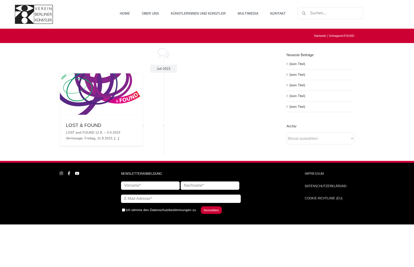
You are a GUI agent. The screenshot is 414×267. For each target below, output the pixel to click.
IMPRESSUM (314, 173)
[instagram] (61, 173)
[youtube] (77, 173)
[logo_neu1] (34, 6)
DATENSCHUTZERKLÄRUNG (326, 186)
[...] (116, 138)
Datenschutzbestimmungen (170, 210)
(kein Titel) (297, 64)
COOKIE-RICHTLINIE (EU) (323, 198)
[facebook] (69, 173)
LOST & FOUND (83, 125)
